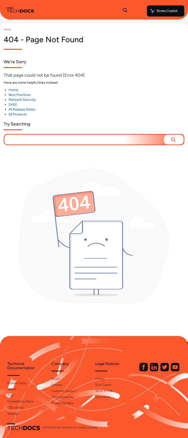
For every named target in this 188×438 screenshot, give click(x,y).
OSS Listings (15, 407)
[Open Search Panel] (125, 11)
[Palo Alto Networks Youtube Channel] (175, 370)
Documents (102, 397)
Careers (56, 385)
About (55, 378)
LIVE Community (62, 397)
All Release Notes (22, 109)
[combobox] (84, 139)
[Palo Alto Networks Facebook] (144, 370)
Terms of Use (104, 391)
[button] (174, 139)
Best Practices (20, 95)
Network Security (22, 100)
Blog (10, 395)
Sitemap (12, 413)
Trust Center (103, 385)
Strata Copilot (166, 11)
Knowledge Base (62, 403)
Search (11, 389)
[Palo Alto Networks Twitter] (165, 370)
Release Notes (17, 383)
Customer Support (63, 391)
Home (7, 29)
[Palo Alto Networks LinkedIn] (154, 370)
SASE (13, 104)
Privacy (100, 378)
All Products (18, 114)
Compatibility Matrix (20, 401)
